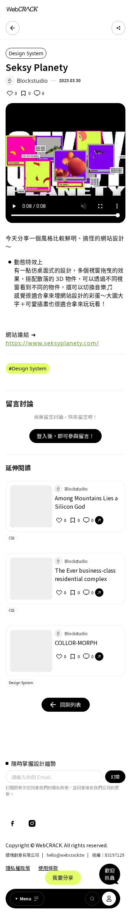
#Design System (27, 368)
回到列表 (70, 704)
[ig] (32, 823)
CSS (11, 538)
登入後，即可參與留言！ (65, 436)
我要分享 (62, 877)
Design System (26, 53)
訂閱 (115, 776)
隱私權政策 (18, 867)
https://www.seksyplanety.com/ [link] (52, 343)
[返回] (13, 28)
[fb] (13, 823)
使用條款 (48, 867)
